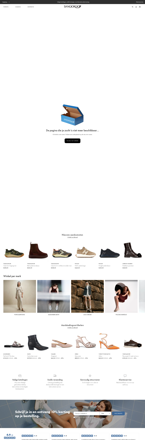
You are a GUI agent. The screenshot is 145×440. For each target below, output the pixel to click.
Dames (18, 7)
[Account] (136, 7)
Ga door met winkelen (72, 141)
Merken (31, 7)
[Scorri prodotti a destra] (139, 255)
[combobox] (6, 2)
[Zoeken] (132, 7)
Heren (5, 7)
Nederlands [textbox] (5, 2)
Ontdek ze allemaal (72, 237)
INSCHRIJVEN (118, 413)
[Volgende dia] (140, 298)
